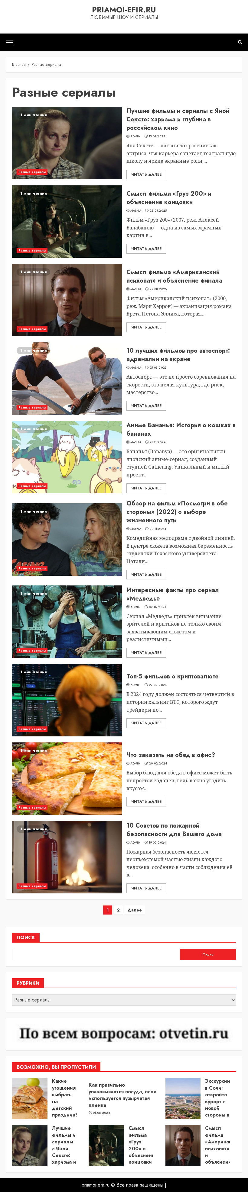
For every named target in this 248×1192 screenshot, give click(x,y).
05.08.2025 (158, 368)
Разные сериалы (32, 172)
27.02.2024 (158, 685)
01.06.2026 (101, 1113)
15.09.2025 (157, 136)
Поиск (26, 937)
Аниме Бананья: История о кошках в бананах (181, 429)
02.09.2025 (158, 211)
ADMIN (135, 136)
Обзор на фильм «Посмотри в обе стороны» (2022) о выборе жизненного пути (177, 512)
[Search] (240, 42)
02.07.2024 (158, 607)
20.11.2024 (157, 529)
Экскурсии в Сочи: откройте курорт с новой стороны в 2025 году (217, 1105)
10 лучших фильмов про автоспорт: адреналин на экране (178, 355)
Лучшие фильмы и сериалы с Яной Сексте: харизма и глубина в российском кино (177, 119)
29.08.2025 (158, 289)
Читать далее (146, 174)
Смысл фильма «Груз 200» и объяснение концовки (168, 198)
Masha (136, 211)
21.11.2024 (157, 442)
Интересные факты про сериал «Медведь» (172, 594)
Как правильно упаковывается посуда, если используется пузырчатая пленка (123, 1095)
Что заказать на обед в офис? (170, 755)
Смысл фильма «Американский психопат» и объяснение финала (174, 276)
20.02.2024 (158, 763)
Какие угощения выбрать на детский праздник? (65, 1098)
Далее (134, 910)
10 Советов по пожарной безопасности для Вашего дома (174, 829)
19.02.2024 (157, 843)
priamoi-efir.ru (124, 9)
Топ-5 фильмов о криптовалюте (172, 676)
